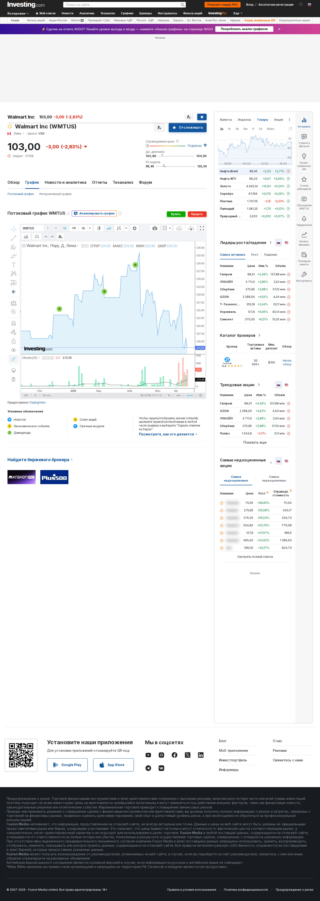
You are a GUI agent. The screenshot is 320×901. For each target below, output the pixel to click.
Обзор (13, 182)
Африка (235, 20)
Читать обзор (287, 362)
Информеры (228, 770)
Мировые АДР (123, 20)
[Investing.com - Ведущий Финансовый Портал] (26, 4)
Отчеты (99, 182)
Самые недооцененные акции (243, 463)
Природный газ (231, 216)
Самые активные (232, 254)
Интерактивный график (55, 194)
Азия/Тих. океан (215, 20)
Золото (225, 186)
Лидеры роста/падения (243, 242)
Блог (223, 741)
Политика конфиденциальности (246, 889)
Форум (145, 182)
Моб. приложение (233, 750)
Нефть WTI (228, 178)
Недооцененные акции (294, 20)
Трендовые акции (237, 384)
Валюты (226, 119)
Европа (178, 20)
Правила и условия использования (191, 889)
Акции (15, 20)
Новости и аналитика (65, 182)
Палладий (227, 208)
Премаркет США (99, 20)
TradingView (37, 402)
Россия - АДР (145, 20)
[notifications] (301, 4)
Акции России (58, 20)
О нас (277, 741)
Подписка (194, 145)
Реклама (280, 750)
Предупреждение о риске (294, 889)
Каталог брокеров (237, 335)
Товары (262, 119)
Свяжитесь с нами (288, 760)
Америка (163, 20)
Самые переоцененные (274, 478)
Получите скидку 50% (222, 4)
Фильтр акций (192, 13)
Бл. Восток (194, 20)
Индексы (244, 119)
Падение (270, 254)
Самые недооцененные (236, 478)
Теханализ (123, 182)
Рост (254, 254)
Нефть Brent (229, 171)
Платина (226, 201)
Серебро (226, 193)
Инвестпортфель (233, 760)
